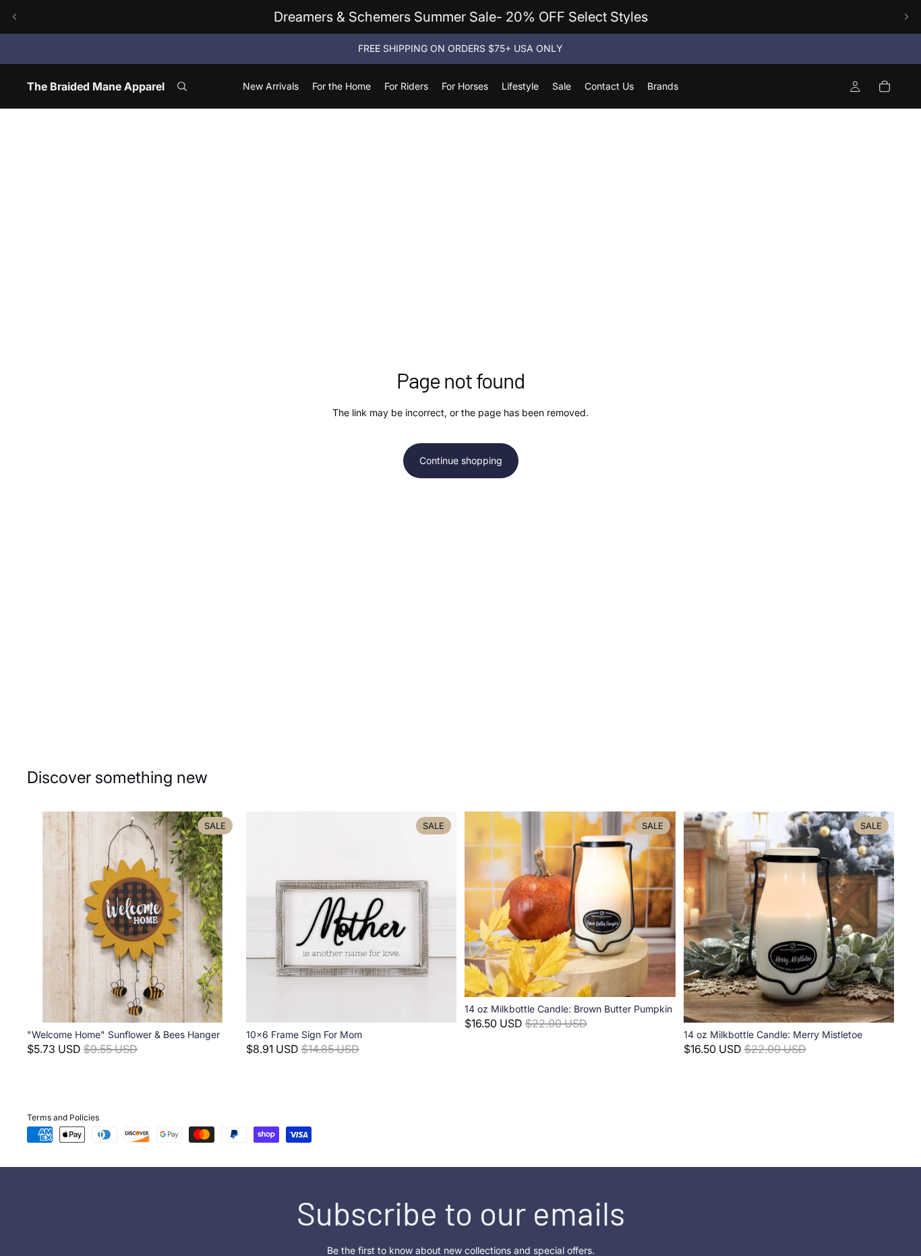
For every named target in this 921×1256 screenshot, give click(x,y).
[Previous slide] (15, 17)
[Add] (217, 1002)
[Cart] (884, 86)
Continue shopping (460, 460)
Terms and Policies (63, 1117)
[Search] (182, 86)
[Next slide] (906, 17)
